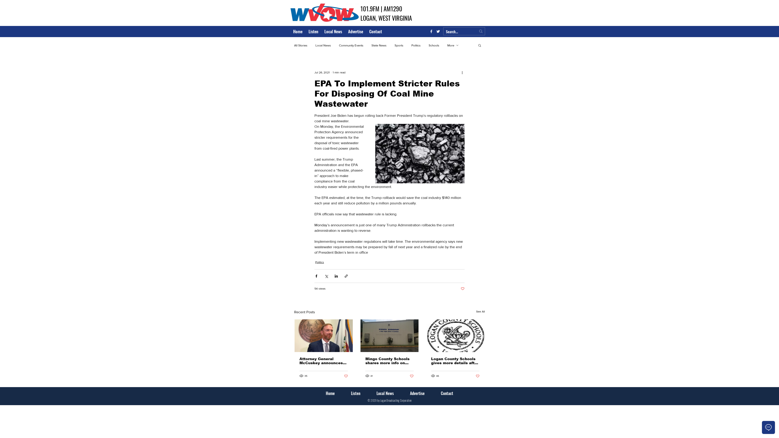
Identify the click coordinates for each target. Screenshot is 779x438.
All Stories (300, 45)
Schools (434, 45)
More (450, 45)
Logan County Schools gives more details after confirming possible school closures (455, 361)
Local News (323, 45)
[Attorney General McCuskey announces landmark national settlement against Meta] (324, 335)
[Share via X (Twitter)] (326, 276)
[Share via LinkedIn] (336, 276)
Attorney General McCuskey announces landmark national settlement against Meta (321, 361)
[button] (480, 45)
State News (378, 45)
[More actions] (462, 72)
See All (480, 311)
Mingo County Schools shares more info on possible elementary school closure (387, 361)
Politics (416, 45)
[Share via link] (346, 276)
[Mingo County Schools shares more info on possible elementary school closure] (389, 335)
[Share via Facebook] (316, 276)
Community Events (351, 45)
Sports (399, 45)
